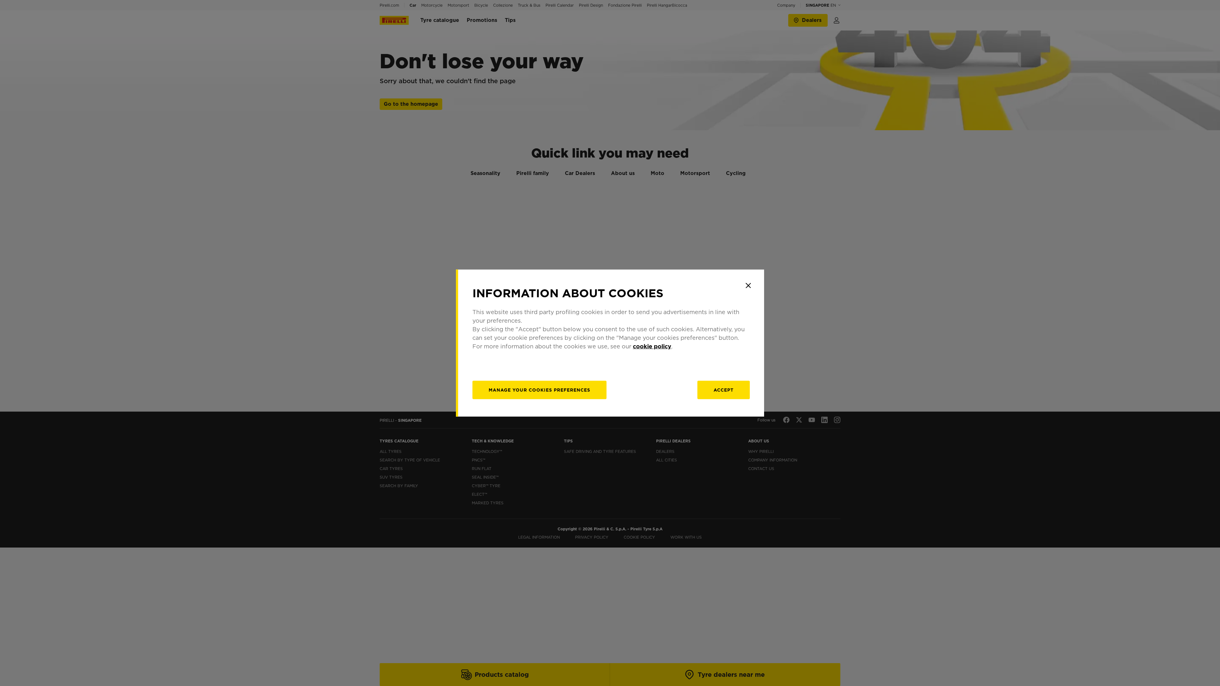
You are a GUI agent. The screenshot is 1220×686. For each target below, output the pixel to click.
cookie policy (652, 346)
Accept (724, 389)
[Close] (748, 285)
